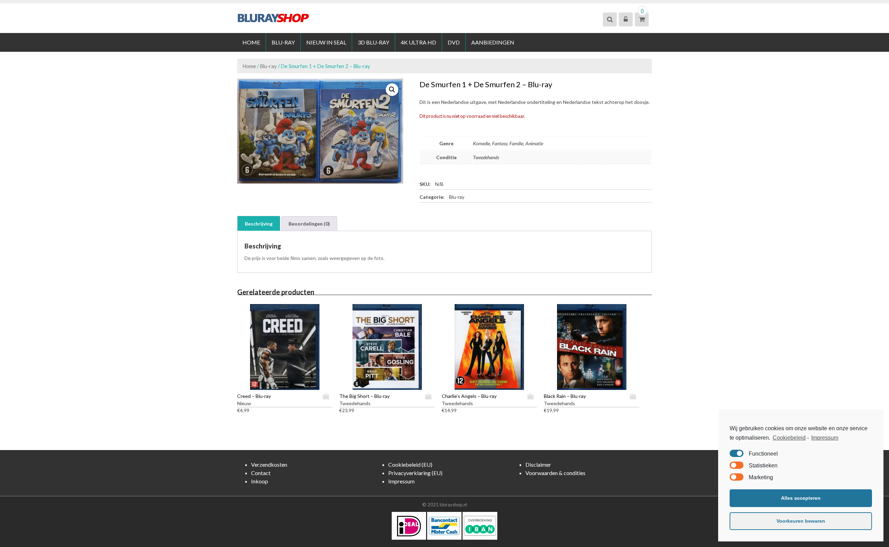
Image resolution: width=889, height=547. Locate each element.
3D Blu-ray (373, 42)
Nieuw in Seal (326, 42)
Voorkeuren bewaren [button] (800, 521)
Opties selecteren (327, 396)
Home (251, 42)
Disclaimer (538, 464)
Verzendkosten (269, 464)
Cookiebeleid (789, 438)
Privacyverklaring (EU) (415, 473)
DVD (454, 42)
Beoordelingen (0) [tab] (309, 224)
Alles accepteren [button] (801, 498)
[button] (392, 89)
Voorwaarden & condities (555, 473)
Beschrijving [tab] (259, 224)
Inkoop (259, 481)
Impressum (824, 438)
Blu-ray (283, 42)
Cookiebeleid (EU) (410, 464)
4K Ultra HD (418, 42)
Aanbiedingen (492, 42)
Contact (261, 473)
